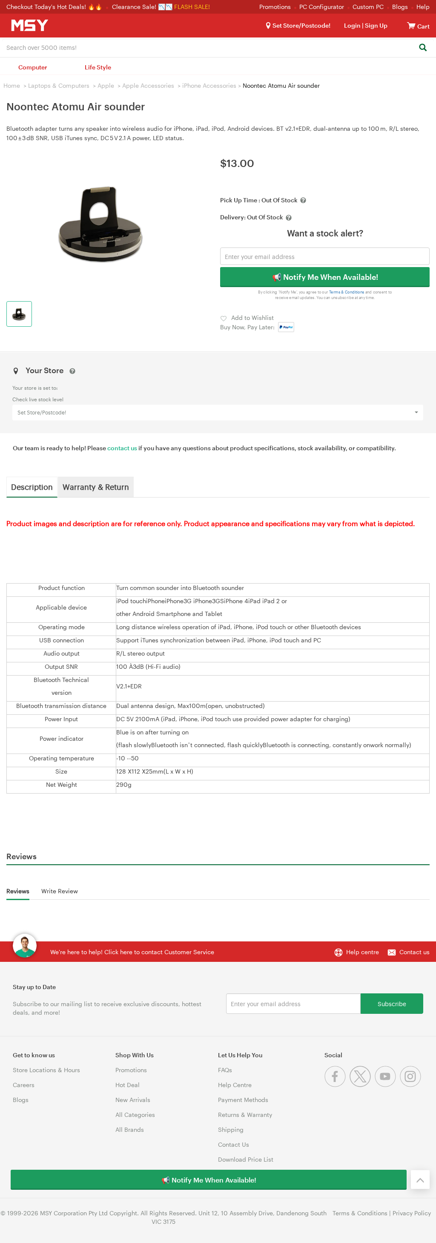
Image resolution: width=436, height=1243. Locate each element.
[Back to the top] (420, 1179)
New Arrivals (132, 1099)
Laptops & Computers (58, 85)
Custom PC (368, 6)
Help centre (362, 951)
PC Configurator (321, 6)
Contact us (414, 951)
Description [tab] (32, 486)
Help (423, 6)
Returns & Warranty (245, 1114)
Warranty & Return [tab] (96, 486)
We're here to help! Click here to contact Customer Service (132, 951)
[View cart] (411, 25)
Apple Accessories (148, 85)
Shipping (231, 1129)
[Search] (422, 48)
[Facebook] (337, 1084)
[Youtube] (387, 1084)
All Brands (129, 1129)
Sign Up (375, 25)
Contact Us (233, 1144)
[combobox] (218, 47)
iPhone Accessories (209, 85)
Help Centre (235, 1084)
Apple (106, 85)
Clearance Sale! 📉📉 (142, 6)
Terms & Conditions (346, 292)
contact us (122, 448)
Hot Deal (127, 1084)
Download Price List (245, 1159)
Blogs (400, 6)
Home (11, 85)
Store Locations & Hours (46, 1069)
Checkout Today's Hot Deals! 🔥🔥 (55, 6)
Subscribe (392, 1003)
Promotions (275, 6)
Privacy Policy (412, 1213)
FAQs (225, 1069)
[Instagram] (411, 1084)
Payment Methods (243, 1099)
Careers (23, 1084)
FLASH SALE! (192, 6)
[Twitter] (362, 1084)
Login (352, 25)
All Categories (135, 1114)
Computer (32, 67)
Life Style (98, 67)
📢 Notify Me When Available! (325, 277)
